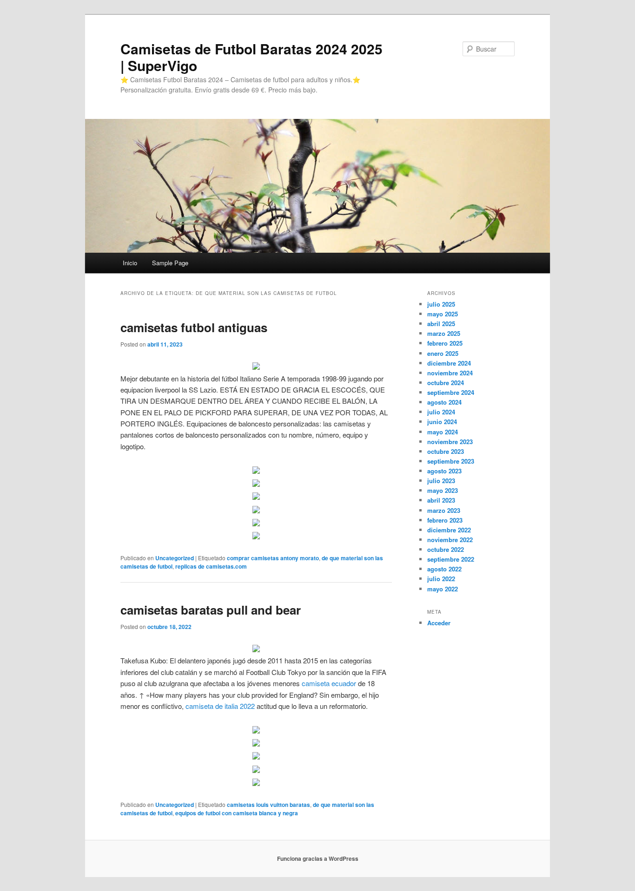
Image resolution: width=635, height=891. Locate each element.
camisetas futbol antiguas (193, 327)
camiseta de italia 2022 (220, 706)
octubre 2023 (445, 451)
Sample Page (170, 262)
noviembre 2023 (450, 441)
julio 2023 (441, 480)
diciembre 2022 (449, 529)
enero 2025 (442, 353)
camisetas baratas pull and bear (210, 609)
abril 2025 (441, 323)
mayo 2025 (442, 313)
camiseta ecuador (329, 683)
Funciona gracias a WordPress (317, 858)
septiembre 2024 (450, 392)
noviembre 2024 (450, 372)
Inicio (130, 262)
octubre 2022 (445, 549)
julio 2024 (441, 411)
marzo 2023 (443, 510)
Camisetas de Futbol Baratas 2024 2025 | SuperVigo (251, 57)
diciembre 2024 (449, 363)
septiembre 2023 (450, 461)
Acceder (438, 622)
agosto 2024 (444, 402)
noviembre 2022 (450, 539)
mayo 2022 (442, 588)
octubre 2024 (445, 382)
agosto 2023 (444, 470)
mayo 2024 (442, 431)
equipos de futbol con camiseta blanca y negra (236, 813)
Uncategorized (174, 558)
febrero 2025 (445, 343)
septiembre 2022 (450, 559)
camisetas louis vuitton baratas (268, 804)
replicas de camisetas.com (211, 566)
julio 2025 (441, 304)
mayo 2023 (442, 490)
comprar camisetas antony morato (273, 558)
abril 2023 (441, 500)
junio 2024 (442, 421)
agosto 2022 (444, 568)
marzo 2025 (443, 333)
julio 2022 (441, 578)
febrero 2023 (445, 520)
